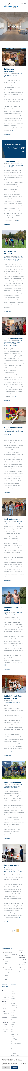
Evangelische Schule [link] (9, 165)
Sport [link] (17, 702)
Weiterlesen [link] (7, 134)
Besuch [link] (12, 786)
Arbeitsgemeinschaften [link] (10, 257)
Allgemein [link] (19, 73)
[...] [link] (12, 130)
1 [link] (14, 930)
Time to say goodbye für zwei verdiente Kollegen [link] (5, 1023)
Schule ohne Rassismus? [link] (13, 427)
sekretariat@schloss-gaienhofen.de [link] (7, 968)
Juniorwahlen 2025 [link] (11, 161)
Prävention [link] (17, 342)
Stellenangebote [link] (14, 954)
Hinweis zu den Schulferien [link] (22, 967)
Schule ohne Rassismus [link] (13, 338)
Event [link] (9, 614)
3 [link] (21, 930)
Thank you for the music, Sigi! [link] (5, 1006)
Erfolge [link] (6, 614)
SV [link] (19, 702)
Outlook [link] (21, 953)
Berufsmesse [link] (7, 75)
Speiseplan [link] (22, 957)
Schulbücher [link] (22, 962)
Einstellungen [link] (6, 1067)
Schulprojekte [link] (7, 76)
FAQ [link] (20, 972)
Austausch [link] (6, 786)
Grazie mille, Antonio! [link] (5, 993)
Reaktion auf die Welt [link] (13, 259)
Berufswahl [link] (14, 75)
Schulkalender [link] (22, 960)
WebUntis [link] (21, 950)
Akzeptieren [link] (14, 1067)
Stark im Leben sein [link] (12, 519)
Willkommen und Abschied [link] (11, 787)
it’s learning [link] (22, 955)
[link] (10, 5)
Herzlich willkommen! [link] (13, 782)
